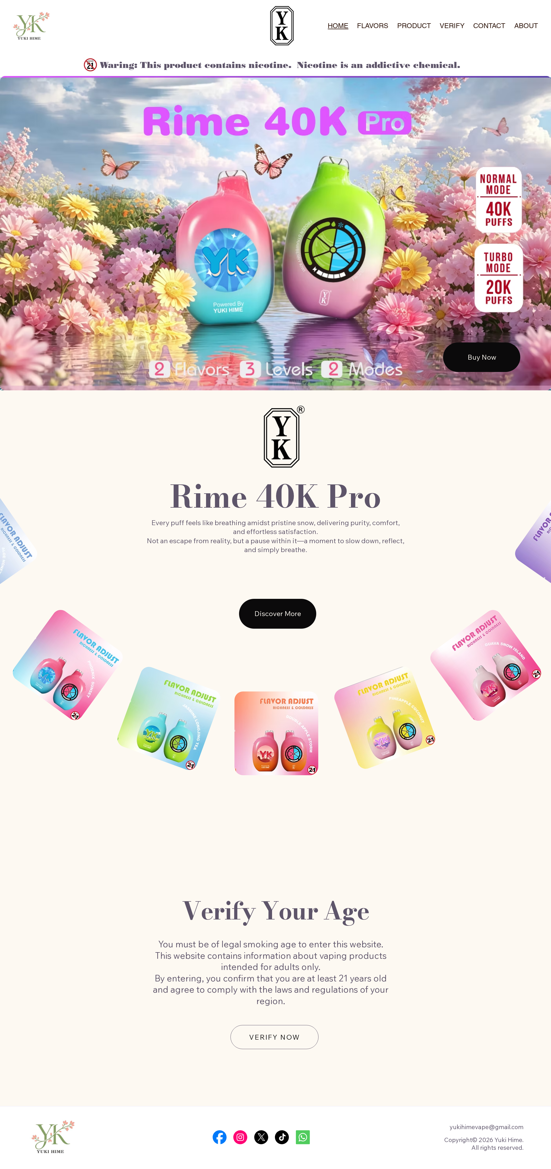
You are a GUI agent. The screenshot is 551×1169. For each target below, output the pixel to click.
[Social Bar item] (220, 1137)
